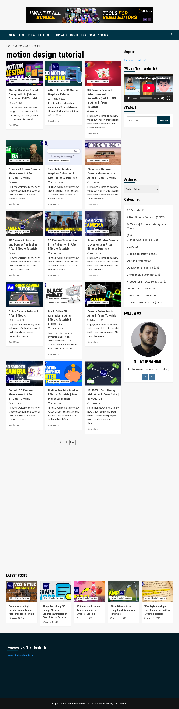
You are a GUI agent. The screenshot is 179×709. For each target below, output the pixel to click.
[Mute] (163, 98)
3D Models (133, 210)
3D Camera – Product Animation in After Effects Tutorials (88, 610)
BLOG (21, 35)
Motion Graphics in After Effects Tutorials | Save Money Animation (63, 394)
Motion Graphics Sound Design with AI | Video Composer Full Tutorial (23, 94)
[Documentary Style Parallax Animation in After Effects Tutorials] (21, 591)
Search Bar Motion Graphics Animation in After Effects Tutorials (62, 174)
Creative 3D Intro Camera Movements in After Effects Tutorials (24, 174)
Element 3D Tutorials (58, 303)
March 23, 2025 (96, 253)
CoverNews (102, 703)
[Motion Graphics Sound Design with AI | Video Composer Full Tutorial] (24, 73)
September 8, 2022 (97, 403)
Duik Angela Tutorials (140, 267)
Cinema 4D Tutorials (139, 253)
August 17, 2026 (85, 618)
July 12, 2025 (95, 182)
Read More (14, 125)
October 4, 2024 (17, 403)
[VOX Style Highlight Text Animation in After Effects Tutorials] (157, 591)
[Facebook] (145, 377)
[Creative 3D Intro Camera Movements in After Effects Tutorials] (24, 152)
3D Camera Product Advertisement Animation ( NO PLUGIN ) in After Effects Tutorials (102, 98)
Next (72, 442)
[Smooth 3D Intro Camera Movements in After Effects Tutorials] (103, 223)
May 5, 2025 (16, 253)
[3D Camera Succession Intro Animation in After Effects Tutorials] (63, 223)
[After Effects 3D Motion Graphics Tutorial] (63, 73)
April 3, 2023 (56, 403)
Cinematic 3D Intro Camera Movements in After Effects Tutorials (101, 174)
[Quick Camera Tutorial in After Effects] (24, 294)
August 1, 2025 (57, 182)
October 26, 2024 (57, 328)
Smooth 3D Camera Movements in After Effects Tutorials (21, 394)
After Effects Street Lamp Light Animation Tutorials (122, 610)
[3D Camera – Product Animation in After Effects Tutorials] (89, 591)
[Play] (129, 98)
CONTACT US (78, 35)
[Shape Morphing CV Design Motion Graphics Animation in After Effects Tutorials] (55, 591)
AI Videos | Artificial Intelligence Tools (23, 80)
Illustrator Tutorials (139, 288)
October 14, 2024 (96, 320)
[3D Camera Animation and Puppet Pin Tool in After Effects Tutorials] (24, 223)
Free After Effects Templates (145, 281)
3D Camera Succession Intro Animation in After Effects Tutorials (63, 244)
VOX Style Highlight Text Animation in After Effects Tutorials (157, 610)
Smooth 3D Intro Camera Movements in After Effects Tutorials (102, 244)
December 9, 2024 (18, 320)
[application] (148, 88)
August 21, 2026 (51, 622)
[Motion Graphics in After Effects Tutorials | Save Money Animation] (63, 373)
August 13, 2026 (119, 618)
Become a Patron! (135, 60)
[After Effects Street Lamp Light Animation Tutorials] (123, 591)
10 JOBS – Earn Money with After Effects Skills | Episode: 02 (103, 394)
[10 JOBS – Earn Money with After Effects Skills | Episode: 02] (103, 373)
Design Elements (137, 260)
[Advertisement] (148, 151)
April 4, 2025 (56, 253)
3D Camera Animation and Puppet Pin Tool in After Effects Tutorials (23, 244)
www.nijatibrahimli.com (20, 655)
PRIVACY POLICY (98, 35)
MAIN (12, 35)
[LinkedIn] (152, 377)
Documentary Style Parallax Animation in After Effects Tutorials (21, 610)
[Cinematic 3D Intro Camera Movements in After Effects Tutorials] (103, 152)
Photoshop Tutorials (139, 295)
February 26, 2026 (58, 99)
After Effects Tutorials (59, 81)
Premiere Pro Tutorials (141, 302)
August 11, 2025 (18, 182)
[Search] (171, 34)
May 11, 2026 (17, 103)
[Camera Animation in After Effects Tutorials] (103, 294)
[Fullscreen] (168, 98)
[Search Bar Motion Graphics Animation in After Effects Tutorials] (63, 152)
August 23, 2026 (18, 618)
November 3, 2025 (97, 111)
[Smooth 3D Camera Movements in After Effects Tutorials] (24, 373)
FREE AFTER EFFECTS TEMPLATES (47, 35)
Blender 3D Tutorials (139, 239)
